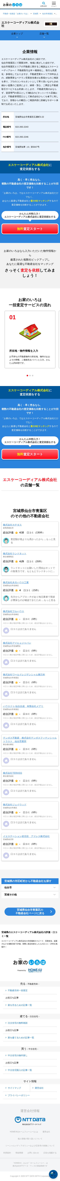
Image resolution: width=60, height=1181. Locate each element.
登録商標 (19, 1153)
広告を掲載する (50, 1153)
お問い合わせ (33, 1153)
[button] (27, 375)
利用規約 (7, 1153)
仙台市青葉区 (47, 14)
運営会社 (46, 1132)
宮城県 (35, 14)
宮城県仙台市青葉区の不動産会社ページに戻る (30, 911)
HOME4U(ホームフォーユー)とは (24, 1132)
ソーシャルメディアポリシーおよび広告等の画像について (30, 1146)
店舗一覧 (44, 33)
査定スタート (30, 229)
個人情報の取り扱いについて (30, 1139)
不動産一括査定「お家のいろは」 (16, 14)
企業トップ (17, 33)
